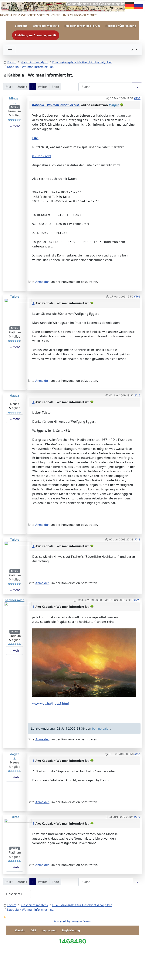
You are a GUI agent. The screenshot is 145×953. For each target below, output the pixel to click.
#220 (137, 600)
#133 (137, 98)
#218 (137, 539)
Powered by (62, 921)
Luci (35, 138)
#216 (137, 395)
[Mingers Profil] (14, 102)
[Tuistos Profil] (18, 312)
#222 (137, 816)
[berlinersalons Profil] (18, 615)
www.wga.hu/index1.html (50, 703)
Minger (14, 98)
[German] (129, 5)
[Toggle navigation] (10, 49)
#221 (137, 754)
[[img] (84, 662)
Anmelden (42, 282)
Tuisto (14, 296)
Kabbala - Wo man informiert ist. (56, 105)
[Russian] (138, 5)
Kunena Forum (82, 921)
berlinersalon (14, 600)
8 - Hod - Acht (41, 156)
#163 (137, 296)
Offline (14, 107)
